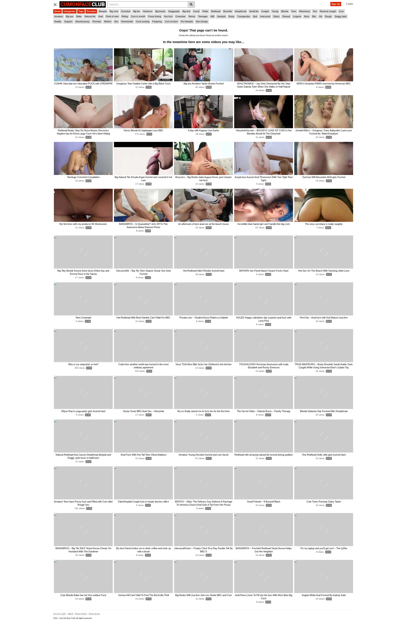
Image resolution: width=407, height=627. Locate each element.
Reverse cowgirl (328, 11)
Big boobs (160, 11)
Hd (320, 16)
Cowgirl (265, 11)
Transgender (243, 16)
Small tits (253, 11)
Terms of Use (94, 614)
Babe (79, 16)
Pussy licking (154, 16)
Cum (341, 11)
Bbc (314, 16)
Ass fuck (168, 16)
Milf (212, 16)
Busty (231, 16)
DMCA (70, 614)
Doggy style (340, 16)
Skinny (191, 16)
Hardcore (147, 11)
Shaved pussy (82, 21)
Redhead (215, 11)
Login (349, 3)
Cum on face (171, 21)
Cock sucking (142, 21)
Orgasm (68, 21)
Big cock (114, 11)
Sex (116, 21)
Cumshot (125, 11)
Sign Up (335, 4)
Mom (306, 16)
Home (57, 11)
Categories (69, 11)
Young (275, 11)
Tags (81, 11)
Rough (328, 16)
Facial (196, 11)
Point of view (112, 16)
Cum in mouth (138, 16)
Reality (57, 21)
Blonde (284, 11)
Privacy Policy (81, 614)
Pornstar (91, 11)
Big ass (69, 16)
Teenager (203, 16)
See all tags (202, 21)
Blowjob (103, 11)
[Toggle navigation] (56, 4)
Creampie (180, 16)
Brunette (227, 11)
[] (191, 4)
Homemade (127, 21)
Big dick (186, 11)
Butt (255, 16)
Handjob (221, 16)
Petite (205, 11)
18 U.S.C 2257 (59, 614)
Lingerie (297, 16)
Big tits (136, 11)
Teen (293, 11)
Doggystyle (173, 11)
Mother (107, 21)
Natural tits (90, 16)
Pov (315, 11)
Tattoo (276, 16)
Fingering (157, 21)
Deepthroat (240, 11)
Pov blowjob (187, 21)
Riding (125, 16)
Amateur (58, 16)
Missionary (304, 11)
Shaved (286, 16)
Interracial (265, 16)
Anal (100, 16)
